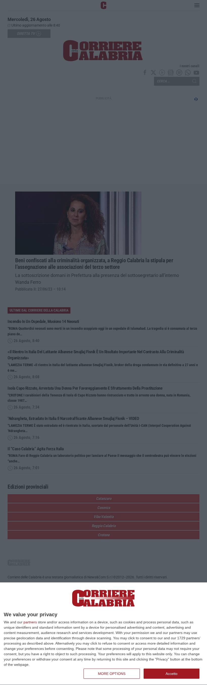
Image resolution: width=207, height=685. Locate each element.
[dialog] (103, 634)
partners (30, 622)
